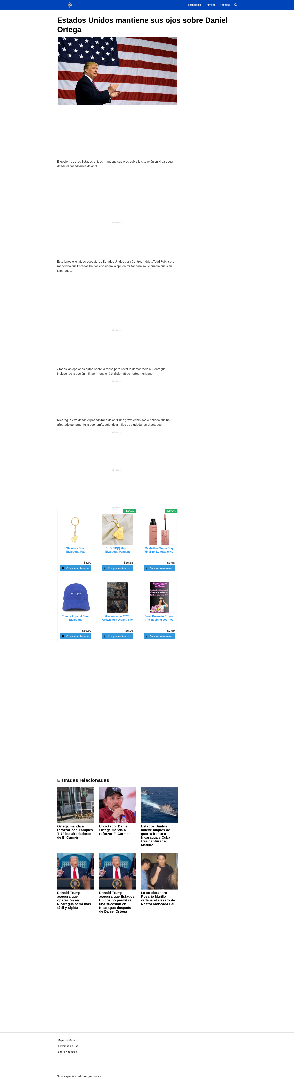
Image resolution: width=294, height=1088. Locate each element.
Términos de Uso (68, 1046)
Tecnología (194, 5)
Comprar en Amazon (77, 568)
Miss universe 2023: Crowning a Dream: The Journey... (117, 618)
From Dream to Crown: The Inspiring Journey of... (159, 618)
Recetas (225, 5)
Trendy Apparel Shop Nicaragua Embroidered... (75, 618)
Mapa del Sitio (66, 1040)
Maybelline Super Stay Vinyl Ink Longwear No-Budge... (159, 550)
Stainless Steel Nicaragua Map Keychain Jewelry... (75, 550)
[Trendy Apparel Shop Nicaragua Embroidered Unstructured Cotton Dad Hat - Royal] (75, 597)
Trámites (210, 5)
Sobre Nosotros (67, 1052)
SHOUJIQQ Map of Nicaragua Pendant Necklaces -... (117, 550)
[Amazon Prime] (170, 556)
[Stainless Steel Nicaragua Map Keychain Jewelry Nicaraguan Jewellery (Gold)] (75, 529)
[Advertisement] (117, 134)
